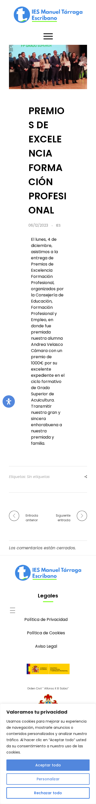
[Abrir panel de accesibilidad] (9, 401)
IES (58, 225)
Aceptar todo (48, 765)
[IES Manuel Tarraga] (48, 14)
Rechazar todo (48, 793)
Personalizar (48, 779)
